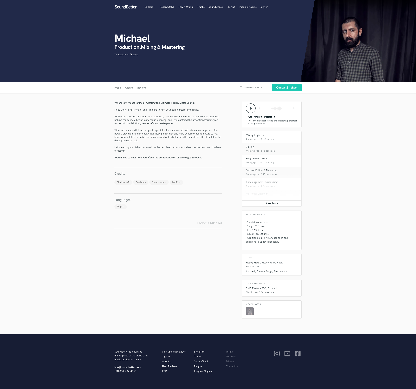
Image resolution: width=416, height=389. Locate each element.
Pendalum (141, 182)
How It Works (185, 7)
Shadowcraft (123, 182)
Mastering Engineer (257, 193)
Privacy (230, 361)
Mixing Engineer (255, 135)
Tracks (201, 7)
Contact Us (232, 366)
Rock (280, 262)
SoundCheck (215, 7)
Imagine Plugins (248, 7)
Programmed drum (256, 158)
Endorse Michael (209, 223)
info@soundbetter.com (127, 367)
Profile (117, 87)
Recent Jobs (167, 7)
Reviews (141, 87)
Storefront (199, 351)
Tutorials (231, 356)
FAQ (164, 371)
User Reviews (169, 366)
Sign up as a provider (174, 351)
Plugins (231, 7)
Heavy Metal (253, 262)
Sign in (264, 7)
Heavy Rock (268, 262)
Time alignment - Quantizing (262, 182)
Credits (129, 87)
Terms (229, 351)
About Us (167, 361)
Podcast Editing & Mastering (261, 170)
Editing (250, 147)
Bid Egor (176, 182)
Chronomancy (159, 182)
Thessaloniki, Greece (126, 54)
